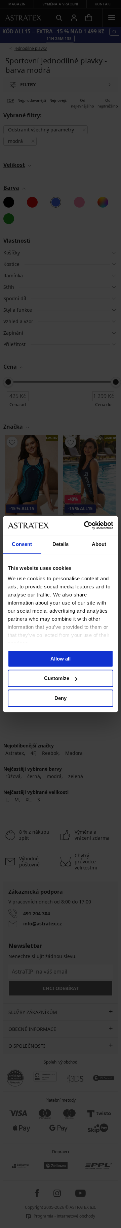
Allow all (60, 659)
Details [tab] (60, 544)
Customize (56, 678)
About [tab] (99, 544)
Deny (60, 698)
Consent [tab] (22, 544)
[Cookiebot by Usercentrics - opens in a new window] (85, 525)
